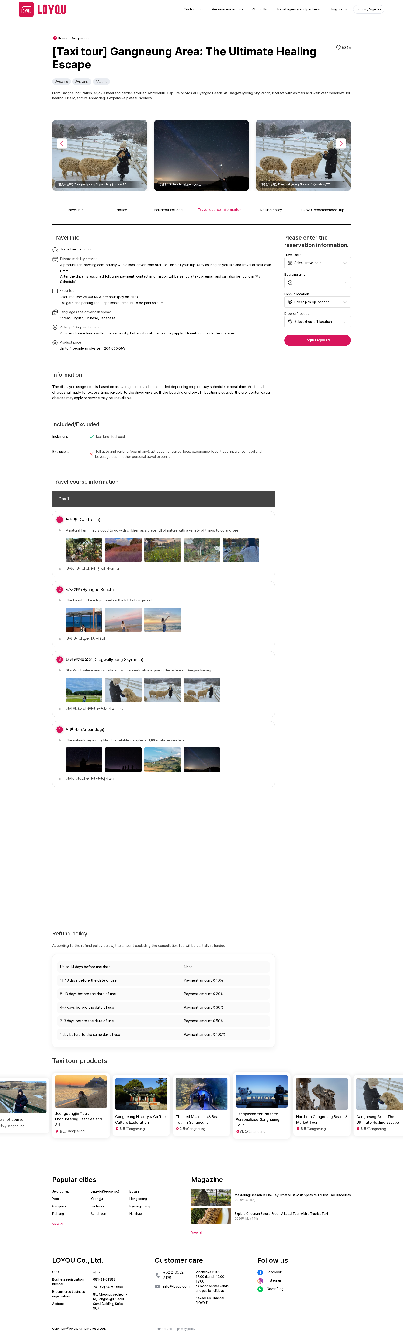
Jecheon (97, 1206)
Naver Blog (275, 1289)
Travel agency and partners (298, 9)
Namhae (135, 1214)
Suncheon (98, 1214)
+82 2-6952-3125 (174, 1275)
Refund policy (271, 210)
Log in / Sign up (369, 9)
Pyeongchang (139, 1206)
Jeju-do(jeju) (61, 1191)
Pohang (58, 1214)
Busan (134, 1191)
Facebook (274, 1272)
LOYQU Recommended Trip (322, 210)
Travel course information (219, 210)
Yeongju (97, 1199)
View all (197, 1232)
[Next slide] (341, 143)
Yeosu (57, 1199)
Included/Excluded (168, 210)
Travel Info (75, 210)
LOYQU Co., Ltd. (77, 1260)
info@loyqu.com (176, 1286)
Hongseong (138, 1199)
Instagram (274, 1280)
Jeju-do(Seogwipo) (105, 1191)
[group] (81, 1105)
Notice (122, 210)
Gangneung (60, 1206)
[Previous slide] (62, 143)
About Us (259, 9)
